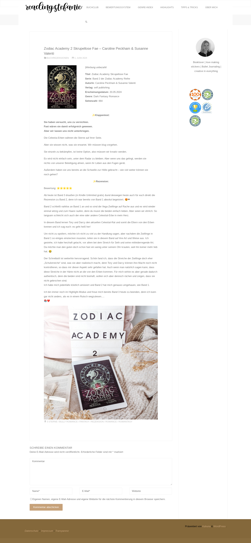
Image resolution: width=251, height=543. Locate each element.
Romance (111, 421)
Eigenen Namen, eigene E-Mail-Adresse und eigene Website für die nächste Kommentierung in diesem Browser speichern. (99, 499)
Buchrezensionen (58, 58)
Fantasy (84, 421)
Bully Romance (68, 421)
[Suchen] (86, 22)
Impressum (47, 530)
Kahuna (206, 526)
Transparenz (62, 530)
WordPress (220, 526)
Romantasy (125, 421)
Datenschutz (31, 530)
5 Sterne (52, 421)
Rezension (97, 421)
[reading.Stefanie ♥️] (54, 7)
